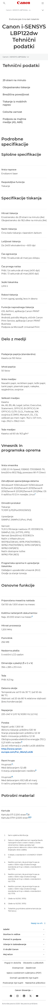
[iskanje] (4, 3)
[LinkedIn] (24, 996)
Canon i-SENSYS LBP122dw (14, 57)
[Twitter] (30, 996)
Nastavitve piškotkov (35, 983)
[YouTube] (37, 996)
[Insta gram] (17, 996)
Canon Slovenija (23, 990)
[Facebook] (11, 996)
